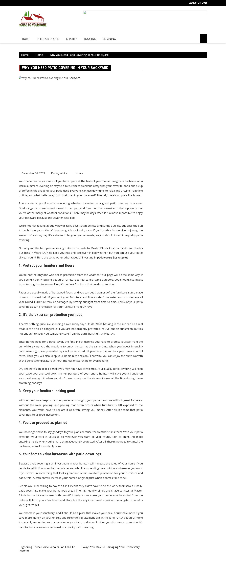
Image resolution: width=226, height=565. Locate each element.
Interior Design (48, 39)
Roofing (90, 39)
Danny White (59, 173)
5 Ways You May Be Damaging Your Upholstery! (110, 547)
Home (26, 39)
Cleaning (109, 39)
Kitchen (72, 39)
